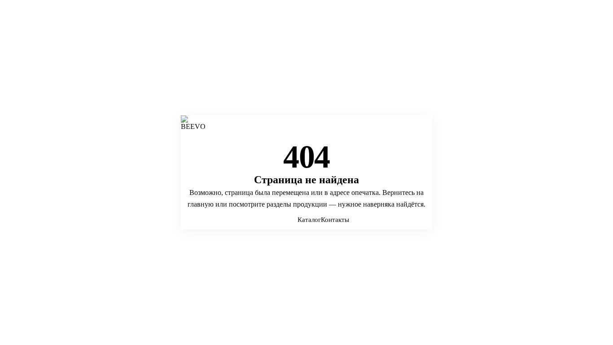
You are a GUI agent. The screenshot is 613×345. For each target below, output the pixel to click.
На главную (281, 219)
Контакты (335, 219)
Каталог (309, 219)
